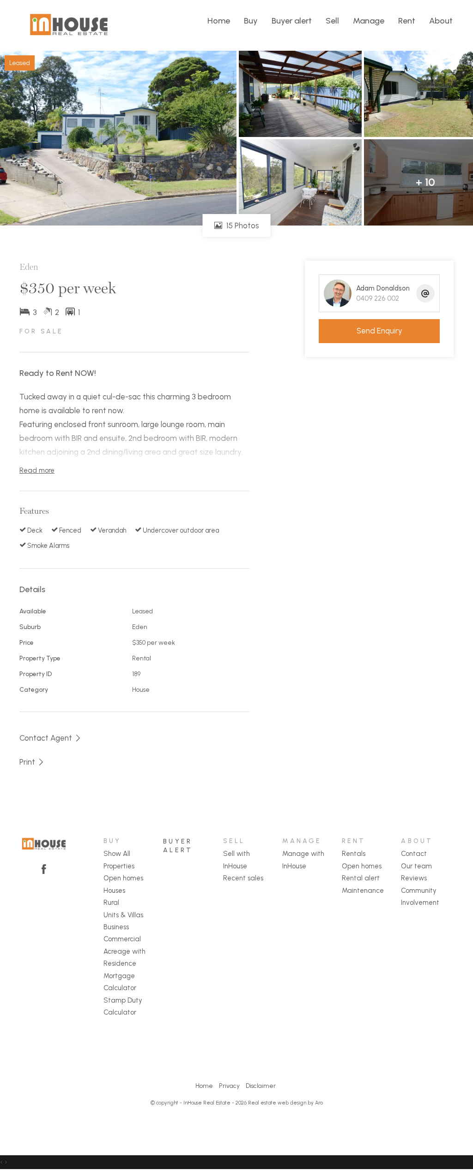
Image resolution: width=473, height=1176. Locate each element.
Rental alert (361, 878)
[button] (32, 762)
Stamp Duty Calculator (122, 1006)
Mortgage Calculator (119, 982)
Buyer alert (292, 21)
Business (116, 927)
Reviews (414, 878)
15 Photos (241, 225)
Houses (114, 890)
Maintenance (363, 890)
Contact (414, 853)
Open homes (123, 878)
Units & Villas (123, 915)
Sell (332, 21)
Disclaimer (261, 1085)
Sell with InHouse (236, 859)
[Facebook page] (44, 870)
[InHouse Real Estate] (69, 24)
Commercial (122, 939)
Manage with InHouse (303, 859)
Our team (416, 866)
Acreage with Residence (124, 957)
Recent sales (243, 878)
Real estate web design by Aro (285, 1103)
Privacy (229, 1085)
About (441, 21)
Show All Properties (118, 859)
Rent (406, 21)
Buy (251, 21)
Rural (111, 902)
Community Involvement (420, 896)
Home (218, 21)
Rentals (353, 853)
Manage (368, 21)
